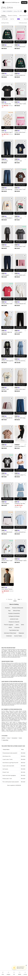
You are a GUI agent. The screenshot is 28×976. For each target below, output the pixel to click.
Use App (24, 2)
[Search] (25, 11)
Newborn (7, 607)
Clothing (3, 737)
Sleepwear (21, 633)
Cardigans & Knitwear (14, 616)
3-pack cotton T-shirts (7, 759)
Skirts (22, 624)
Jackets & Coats (14, 619)
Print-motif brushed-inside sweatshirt (11, 781)
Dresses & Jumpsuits (14, 621)
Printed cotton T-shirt (7, 778)
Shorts (10, 627)
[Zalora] (14, 7)
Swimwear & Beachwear (10, 633)
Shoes (8, 737)
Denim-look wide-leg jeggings (9, 775)
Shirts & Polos (16, 610)
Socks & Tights (18, 635)
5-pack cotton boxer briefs (8, 765)
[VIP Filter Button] (19, 19)
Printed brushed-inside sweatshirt (10, 753)
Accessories (14, 737)
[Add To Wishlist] (12, 45)
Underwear (9, 635)
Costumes (16, 627)
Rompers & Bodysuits (17, 607)
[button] (14, 2)
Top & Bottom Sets (14, 630)
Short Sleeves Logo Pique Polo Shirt (10, 762)
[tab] (3, 15)
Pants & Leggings (8, 624)
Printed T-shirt (6, 772)
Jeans (17, 624)
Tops (9, 610)
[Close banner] (1, 2)
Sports (20, 737)
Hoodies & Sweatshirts (14, 613)
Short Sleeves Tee (6, 756)
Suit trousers (5, 769)
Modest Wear (5, 740)
